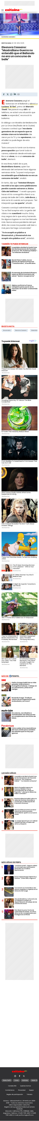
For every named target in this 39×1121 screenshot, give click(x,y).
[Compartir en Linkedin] (15, 94)
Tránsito (29, 1094)
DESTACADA (6, 43)
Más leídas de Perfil (11, 862)
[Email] (18, 94)
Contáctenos (9, 1090)
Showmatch (7, 330)
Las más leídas (9, 773)
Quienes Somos (25, 1086)
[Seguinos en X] (23, 1076)
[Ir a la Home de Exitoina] (14, 10)
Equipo (31, 1090)
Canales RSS (12, 1086)
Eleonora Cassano (21, 330)
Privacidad (21, 1090)
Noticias (25, 1080)
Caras (16, 1080)
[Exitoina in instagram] (15, 1076)
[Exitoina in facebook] (19, 1076)
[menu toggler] (2, 10)
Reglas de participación (15, 1094)
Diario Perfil (7, 1080)
